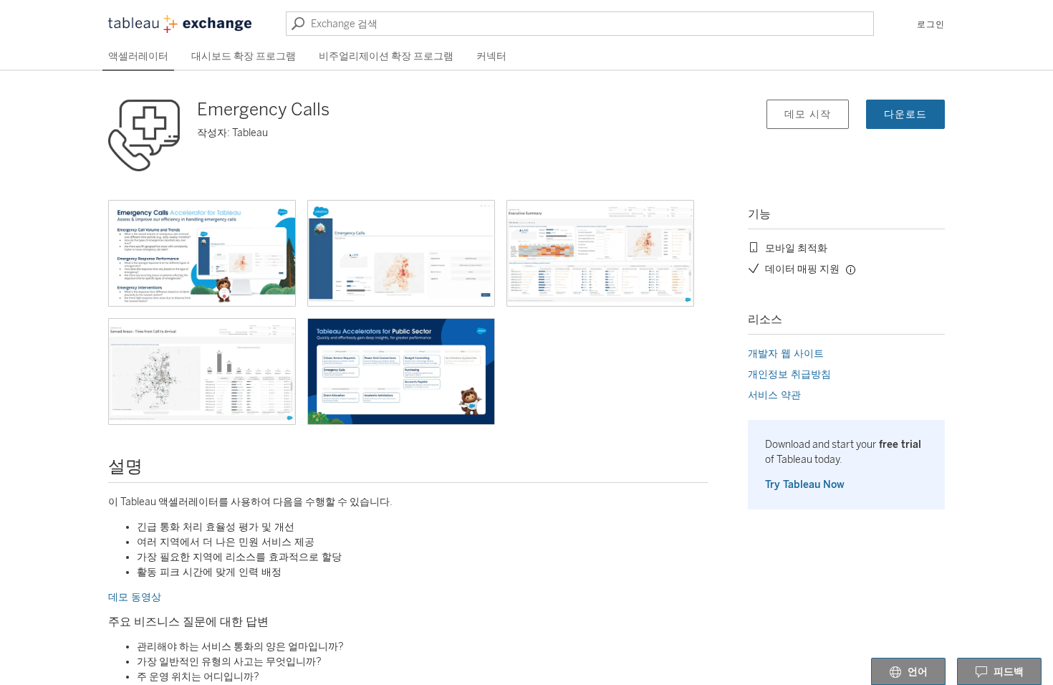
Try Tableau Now (805, 485)
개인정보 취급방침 (789, 374)
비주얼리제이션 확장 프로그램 (386, 56)
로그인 (931, 24)
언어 (918, 672)
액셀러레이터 (138, 56)
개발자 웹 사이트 (786, 354)
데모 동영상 (134, 597)
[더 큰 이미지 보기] (202, 253)
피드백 (1009, 672)
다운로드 (905, 114)
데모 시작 (807, 114)
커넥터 (491, 56)
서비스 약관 (774, 395)
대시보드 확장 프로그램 (243, 56)
